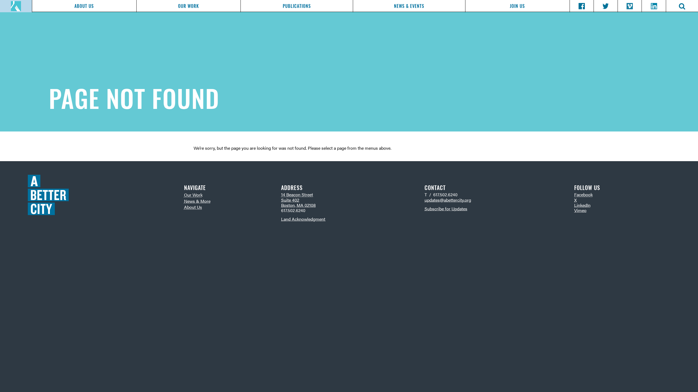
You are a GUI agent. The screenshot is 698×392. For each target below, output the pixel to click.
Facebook (583, 194)
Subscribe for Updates (446, 209)
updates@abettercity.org (448, 200)
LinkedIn (582, 205)
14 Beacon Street (297, 194)
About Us (84, 6)
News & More (197, 201)
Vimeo (580, 210)
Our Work (188, 6)
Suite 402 (290, 200)
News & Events (409, 6)
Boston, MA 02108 (298, 205)
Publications (297, 6)
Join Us (517, 6)
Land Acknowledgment (303, 219)
